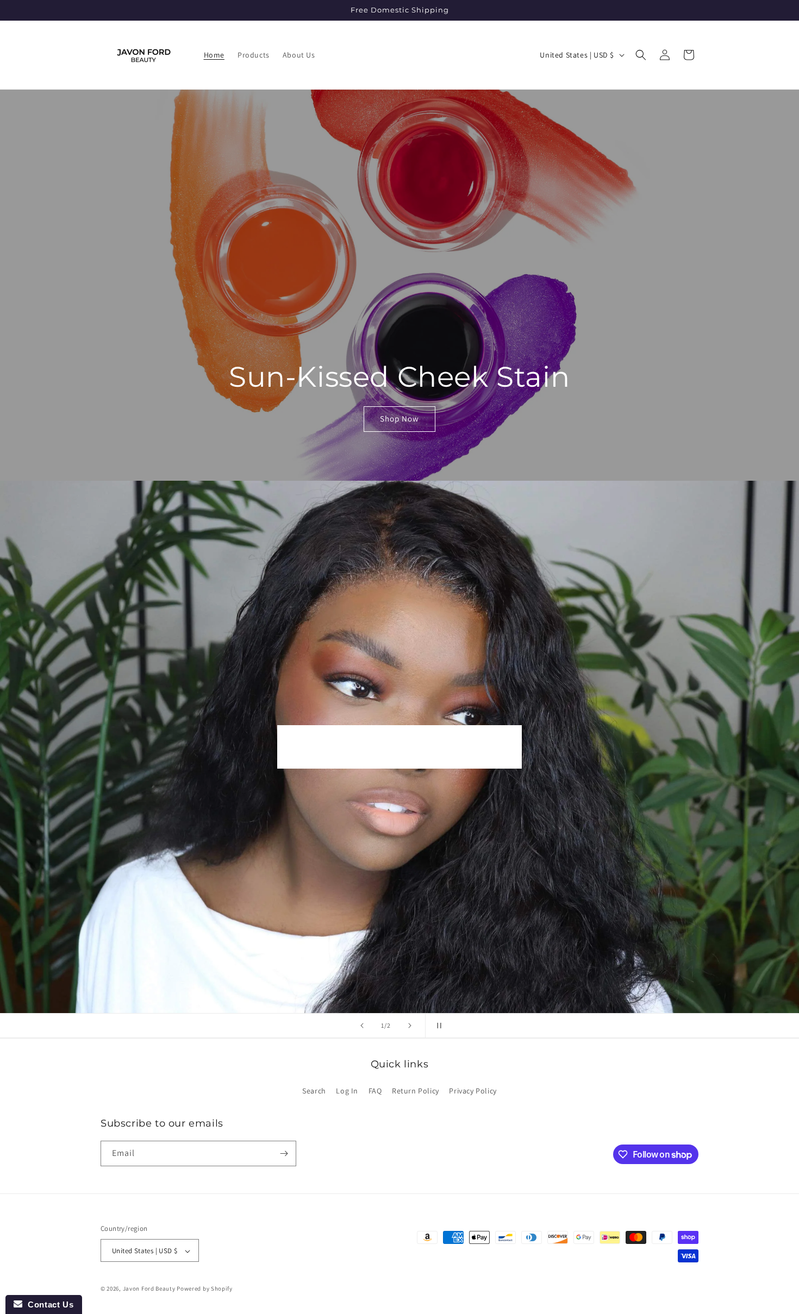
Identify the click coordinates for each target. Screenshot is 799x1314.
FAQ (375, 1091)
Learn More (399, 746)
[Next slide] (410, 1026)
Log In (347, 1091)
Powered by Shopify (205, 1289)
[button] (641, 55)
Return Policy (415, 1091)
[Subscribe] (284, 1153)
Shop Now (399, 419)
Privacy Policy (472, 1091)
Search (314, 1091)
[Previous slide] (362, 1026)
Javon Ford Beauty (149, 1289)
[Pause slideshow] (437, 1026)
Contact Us (47, 1304)
